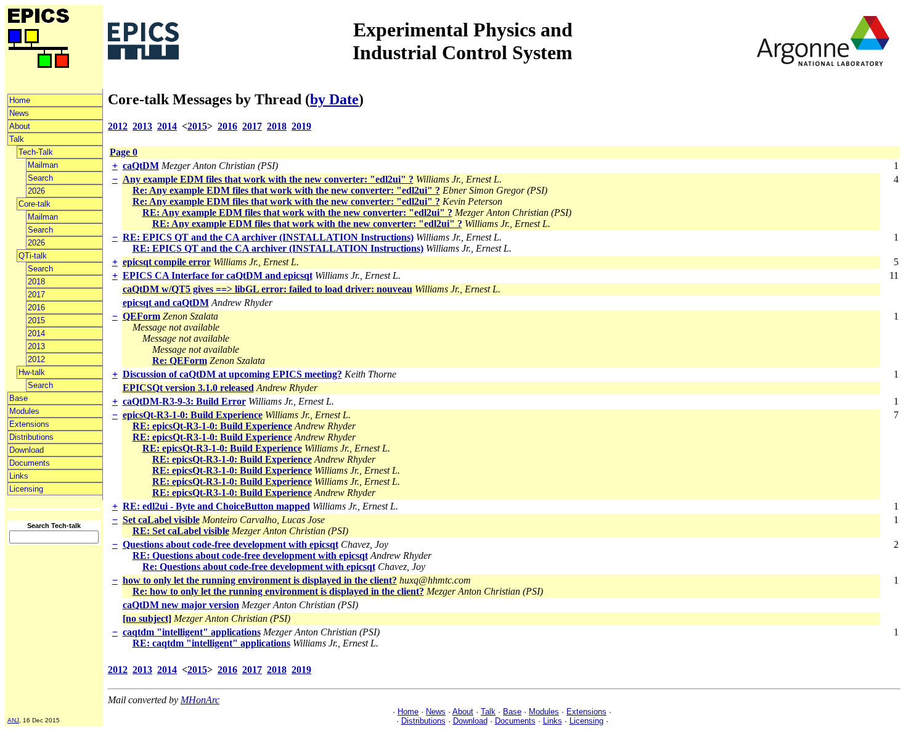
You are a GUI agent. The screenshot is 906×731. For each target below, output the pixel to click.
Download (26, 450)
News (19, 113)
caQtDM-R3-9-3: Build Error (184, 401)
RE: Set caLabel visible (181, 531)
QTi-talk (32, 255)
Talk (16, 139)
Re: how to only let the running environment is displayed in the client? (278, 591)
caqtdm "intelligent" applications (192, 632)
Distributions (31, 437)
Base (18, 398)
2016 (36, 307)
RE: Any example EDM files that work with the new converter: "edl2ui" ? (297, 212)
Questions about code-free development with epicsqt (230, 544)
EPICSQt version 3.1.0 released (188, 387)
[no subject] (147, 618)
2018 (36, 281)
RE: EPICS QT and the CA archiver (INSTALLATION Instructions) (268, 237)
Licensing (26, 489)
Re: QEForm (179, 360)
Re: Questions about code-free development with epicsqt (258, 566)
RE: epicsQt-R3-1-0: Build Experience (212, 426)
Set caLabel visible (161, 519)
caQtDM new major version (181, 605)
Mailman (43, 165)
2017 (36, 294)
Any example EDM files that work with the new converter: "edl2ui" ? (268, 179)
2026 (36, 191)
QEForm (141, 316)
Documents (29, 463)
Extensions (29, 424)
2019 (301, 126)
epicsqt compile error (167, 262)
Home (19, 100)
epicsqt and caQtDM (166, 302)
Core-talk (34, 204)
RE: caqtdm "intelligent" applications (211, 643)
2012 (36, 359)
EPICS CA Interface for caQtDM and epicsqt (217, 275)
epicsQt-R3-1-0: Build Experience (193, 415)
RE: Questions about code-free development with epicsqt (250, 555)
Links (18, 476)
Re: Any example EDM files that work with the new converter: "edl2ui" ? (286, 190)
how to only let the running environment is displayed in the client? (260, 580)
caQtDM (141, 165)
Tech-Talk (35, 152)
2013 (36, 346)
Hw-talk (31, 372)
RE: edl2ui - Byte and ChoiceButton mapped (216, 506)
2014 (36, 333)
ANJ (13, 720)
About (19, 126)
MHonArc (200, 700)
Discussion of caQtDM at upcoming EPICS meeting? (232, 374)
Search (40, 178)
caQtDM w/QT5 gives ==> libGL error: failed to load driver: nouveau (267, 289)
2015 (36, 320)
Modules (24, 411)
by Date (334, 99)
